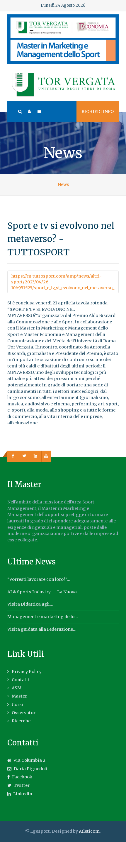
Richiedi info (97, 111)
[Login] (29, 111)
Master (19, 696)
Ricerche (21, 721)
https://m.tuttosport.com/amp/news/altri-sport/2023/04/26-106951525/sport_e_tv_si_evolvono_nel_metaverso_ (62, 281)
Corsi (17, 704)
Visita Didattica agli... (30, 604)
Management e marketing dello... (42, 616)
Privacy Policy (27, 671)
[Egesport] (63, 39)
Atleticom (89, 831)
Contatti (21, 679)
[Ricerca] (20, 111)
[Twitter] (24, 456)
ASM (16, 688)
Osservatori (24, 712)
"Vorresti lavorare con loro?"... (38, 579)
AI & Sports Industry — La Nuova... (43, 592)
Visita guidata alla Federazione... (41, 629)
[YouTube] (46, 456)
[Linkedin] (36, 456)
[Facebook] (13, 456)
